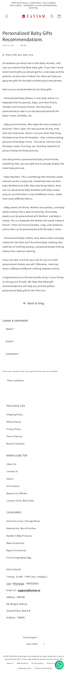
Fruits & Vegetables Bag (19, 557)
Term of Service (14, 436)
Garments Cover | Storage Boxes (23, 521)
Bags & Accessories (16, 550)
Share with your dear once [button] (19, 54)
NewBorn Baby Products (19, 535)
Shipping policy (25, 668)
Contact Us (12, 471)
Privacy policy (38, 663)
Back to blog (36, 303)
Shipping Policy (15, 414)
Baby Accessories (15, 543)
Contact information (43, 668)
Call (9, 583)
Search (10, 478)
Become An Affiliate (17, 493)
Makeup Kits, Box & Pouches (21, 528)
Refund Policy (14, 421)
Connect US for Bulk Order (20, 500)
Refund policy (22, 663)
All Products (13, 486)
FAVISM (13, 656)
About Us (11, 464)
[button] (6, 16)
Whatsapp (18, 583)
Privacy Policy (14, 429)
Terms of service (53, 663)
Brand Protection (16, 443)
